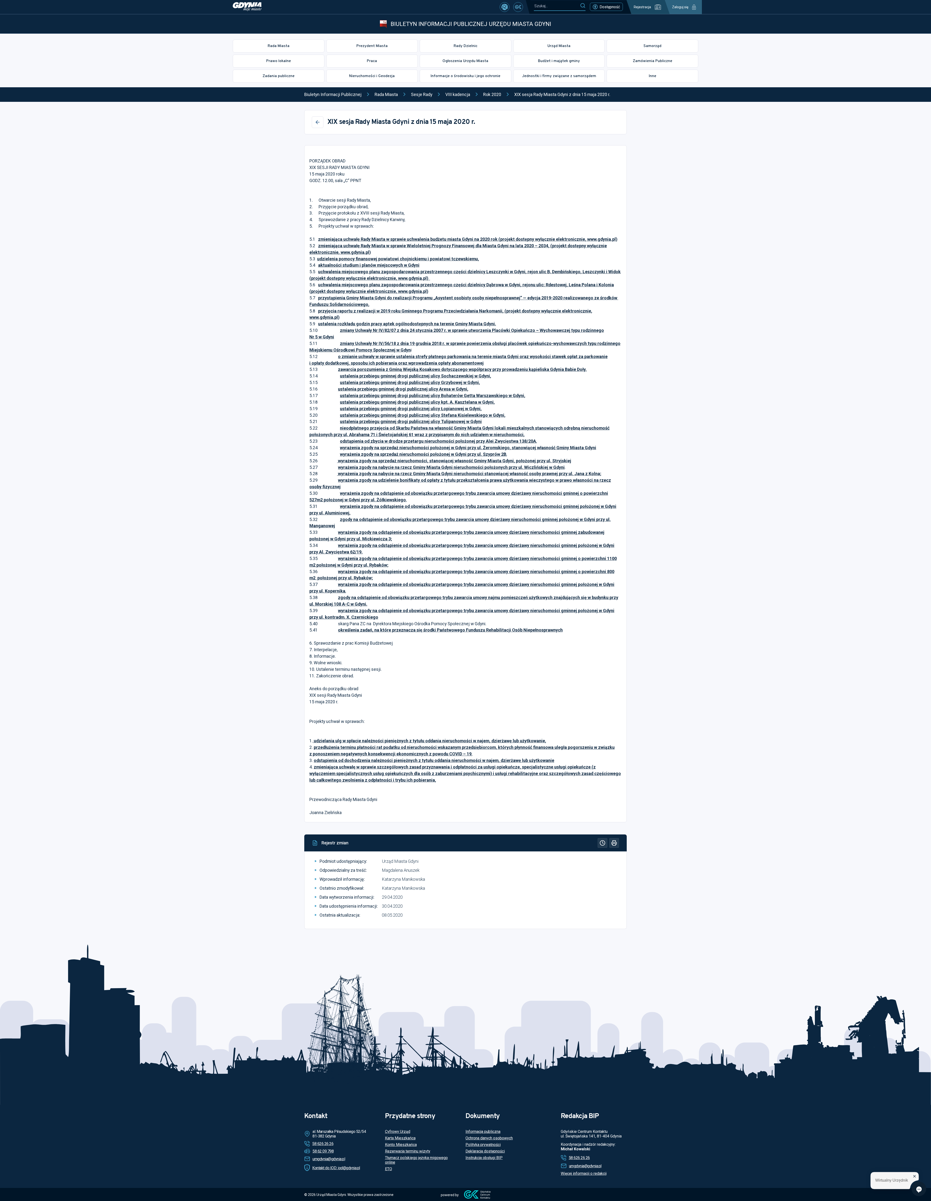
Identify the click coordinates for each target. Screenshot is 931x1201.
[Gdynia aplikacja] (518, 7)
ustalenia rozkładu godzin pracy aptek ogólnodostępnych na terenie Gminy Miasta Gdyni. (407, 323)
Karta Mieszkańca (400, 1138)
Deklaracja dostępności (485, 1151)
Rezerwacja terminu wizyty (407, 1151)
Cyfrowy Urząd (397, 1131)
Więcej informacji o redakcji (584, 1173)
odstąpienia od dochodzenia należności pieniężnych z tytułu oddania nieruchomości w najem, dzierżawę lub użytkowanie (434, 760)
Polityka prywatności (483, 1144)
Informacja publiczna (483, 1131)
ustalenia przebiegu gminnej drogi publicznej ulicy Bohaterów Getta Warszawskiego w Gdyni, (432, 395)
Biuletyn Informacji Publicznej (332, 94)
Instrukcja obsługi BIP (484, 1157)
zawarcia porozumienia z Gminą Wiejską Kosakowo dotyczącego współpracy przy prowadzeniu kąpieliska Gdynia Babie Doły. (462, 369)
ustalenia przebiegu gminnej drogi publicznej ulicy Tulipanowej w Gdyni (411, 421)
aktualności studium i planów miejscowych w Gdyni (368, 265)
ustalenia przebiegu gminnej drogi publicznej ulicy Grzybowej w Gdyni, (410, 382)
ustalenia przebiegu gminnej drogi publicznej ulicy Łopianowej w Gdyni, (411, 408)
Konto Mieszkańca (401, 1144)
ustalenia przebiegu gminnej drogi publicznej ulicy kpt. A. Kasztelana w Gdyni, (417, 402)
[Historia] (602, 843)
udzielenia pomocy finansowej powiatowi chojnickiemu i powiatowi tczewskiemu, (398, 258)
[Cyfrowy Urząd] (504, 7)
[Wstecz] (317, 122)
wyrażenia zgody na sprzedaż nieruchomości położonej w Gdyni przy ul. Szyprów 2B (423, 454)
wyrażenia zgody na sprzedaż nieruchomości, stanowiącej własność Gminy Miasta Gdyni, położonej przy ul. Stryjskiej (454, 460)
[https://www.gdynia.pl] (247, 7)
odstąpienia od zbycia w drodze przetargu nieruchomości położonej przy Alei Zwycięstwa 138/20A (438, 441)
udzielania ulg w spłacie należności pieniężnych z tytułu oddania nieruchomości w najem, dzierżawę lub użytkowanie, (429, 740)
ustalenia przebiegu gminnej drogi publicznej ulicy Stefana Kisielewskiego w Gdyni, (423, 415)
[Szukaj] (583, 6)
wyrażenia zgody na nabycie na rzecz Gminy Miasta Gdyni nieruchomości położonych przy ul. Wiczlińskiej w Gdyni (451, 467)
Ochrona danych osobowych (489, 1138)
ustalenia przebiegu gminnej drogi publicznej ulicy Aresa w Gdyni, (403, 389)
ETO (388, 1169)
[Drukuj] (614, 843)
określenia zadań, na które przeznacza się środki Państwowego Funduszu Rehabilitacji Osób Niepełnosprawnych (450, 630)
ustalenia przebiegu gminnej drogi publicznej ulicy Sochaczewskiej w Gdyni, (415, 375)
